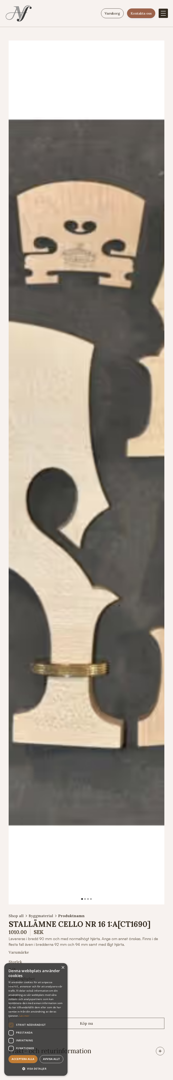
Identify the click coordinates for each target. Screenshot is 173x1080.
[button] (163, 13)
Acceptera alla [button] (23, 1059)
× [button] (62, 967)
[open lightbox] (86, 472)
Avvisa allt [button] (51, 1059)
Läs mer (24, 1016)
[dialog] (36, 1019)
